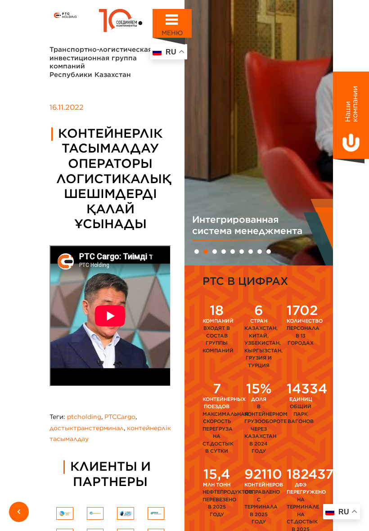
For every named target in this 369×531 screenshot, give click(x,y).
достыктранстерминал (87, 428)
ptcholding (84, 417)
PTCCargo (119, 417)
